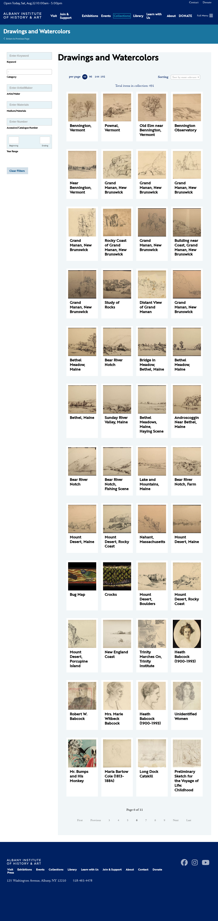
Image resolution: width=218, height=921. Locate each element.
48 (84, 77)
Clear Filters (17, 171)
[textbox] (185, 77)
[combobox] (29, 72)
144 (97, 77)
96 (90, 77)
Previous (95, 820)
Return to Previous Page (17, 38)
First (80, 820)
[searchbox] (29, 71)
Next (176, 820)
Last (188, 820)
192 (102, 77)
